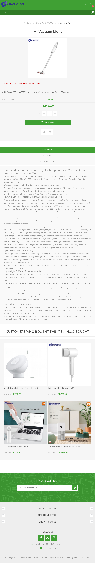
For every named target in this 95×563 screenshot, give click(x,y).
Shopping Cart (91, 5)
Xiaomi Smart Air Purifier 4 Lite (64, 447)
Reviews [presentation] (47, 156)
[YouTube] (47, 538)
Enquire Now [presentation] (47, 162)
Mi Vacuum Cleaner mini (16, 447)
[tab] (47, 150)
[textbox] (45, 12)
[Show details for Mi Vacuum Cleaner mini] (25, 422)
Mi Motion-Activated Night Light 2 (21, 388)
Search (92, 12)
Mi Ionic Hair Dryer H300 (61, 388)
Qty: (39, 113)
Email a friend (50, 132)
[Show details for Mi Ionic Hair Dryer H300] (69, 364)
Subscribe (74, 487)
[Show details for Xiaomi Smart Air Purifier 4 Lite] (69, 422)
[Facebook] (41, 538)
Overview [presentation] (47, 150)
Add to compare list (44, 132)
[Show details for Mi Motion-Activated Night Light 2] (25, 364)
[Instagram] (54, 538)
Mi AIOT (51, 100)
